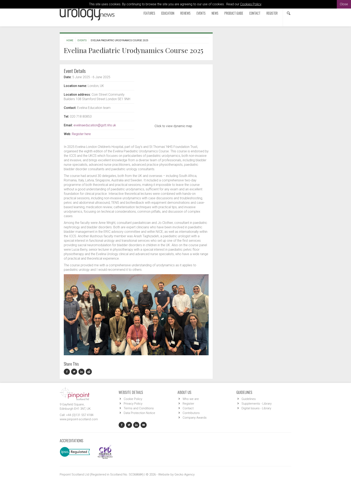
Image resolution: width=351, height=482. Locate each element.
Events (201, 13)
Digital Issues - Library (256, 408)
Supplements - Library (257, 403)
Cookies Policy (250, 4)
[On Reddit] (89, 372)
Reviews (185, 13)
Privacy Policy (133, 403)
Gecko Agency (184, 474)
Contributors (191, 413)
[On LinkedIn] (82, 372)
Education (167, 13)
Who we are (191, 399)
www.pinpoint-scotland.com (79, 419)
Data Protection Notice (139, 413)
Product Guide (233, 13)
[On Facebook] (67, 372)
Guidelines (249, 399)
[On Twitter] (74, 372)
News (215, 13)
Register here (81, 134)
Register (272, 13)
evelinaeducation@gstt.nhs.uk (95, 125)
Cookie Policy (133, 399)
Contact (254, 13)
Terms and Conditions (139, 408)
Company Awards (195, 417)
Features (149, 13)
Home (69, 40)
